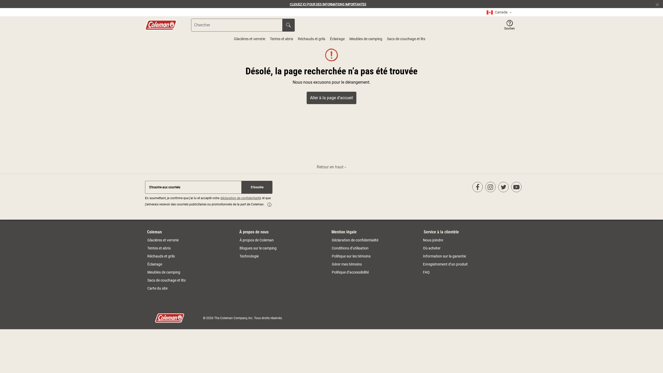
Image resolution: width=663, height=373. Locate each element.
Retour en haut (330, 166)
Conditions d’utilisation (350, 248)
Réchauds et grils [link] (161, 256)
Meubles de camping (365, 39)
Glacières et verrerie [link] (163, 240)
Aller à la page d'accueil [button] (331, 97)
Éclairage (337, 39)
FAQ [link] (426, 272)
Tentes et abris (281, 39)
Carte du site (157, 288)
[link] (499, 12)
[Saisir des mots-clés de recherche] (288, 25)
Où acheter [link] (432, 248)
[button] (509, 25)
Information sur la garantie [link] (444, 256)
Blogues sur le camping (258, 248)
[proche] (659, 4)
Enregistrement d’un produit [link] (445, 264)
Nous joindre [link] (433, 240)
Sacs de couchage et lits (406, 39)
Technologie (249, 256)
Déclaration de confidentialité (355, 240)
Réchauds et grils (311, 39)
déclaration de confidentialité (240, 198)
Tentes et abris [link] (159, 248)
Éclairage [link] (154, 264)
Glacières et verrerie (249, 39)
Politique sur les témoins (351, 256)
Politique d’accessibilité (350, 272)
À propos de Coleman (257, 240)
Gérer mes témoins (347, 264)
